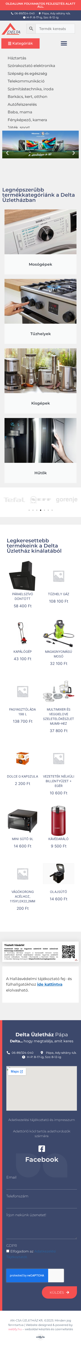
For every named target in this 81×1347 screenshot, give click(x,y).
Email (11, 1177)
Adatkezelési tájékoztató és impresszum (41, 1120)
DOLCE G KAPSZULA (22, 776)
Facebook (41, 1159)
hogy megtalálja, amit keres (41, 1041)
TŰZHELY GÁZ (58, 594)
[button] (64, 43)
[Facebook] (41, 1148)
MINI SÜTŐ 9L (22, 839)
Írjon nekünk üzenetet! (26, 1215)
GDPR (11, 1246)
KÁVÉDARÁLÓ (58, 839)
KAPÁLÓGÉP (23, 651)
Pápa (42, 1035)
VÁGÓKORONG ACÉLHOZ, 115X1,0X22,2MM (22, 896)
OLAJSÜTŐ (58, 892)
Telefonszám (17, 1196)
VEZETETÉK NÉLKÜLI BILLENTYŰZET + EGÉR (58, 781)
